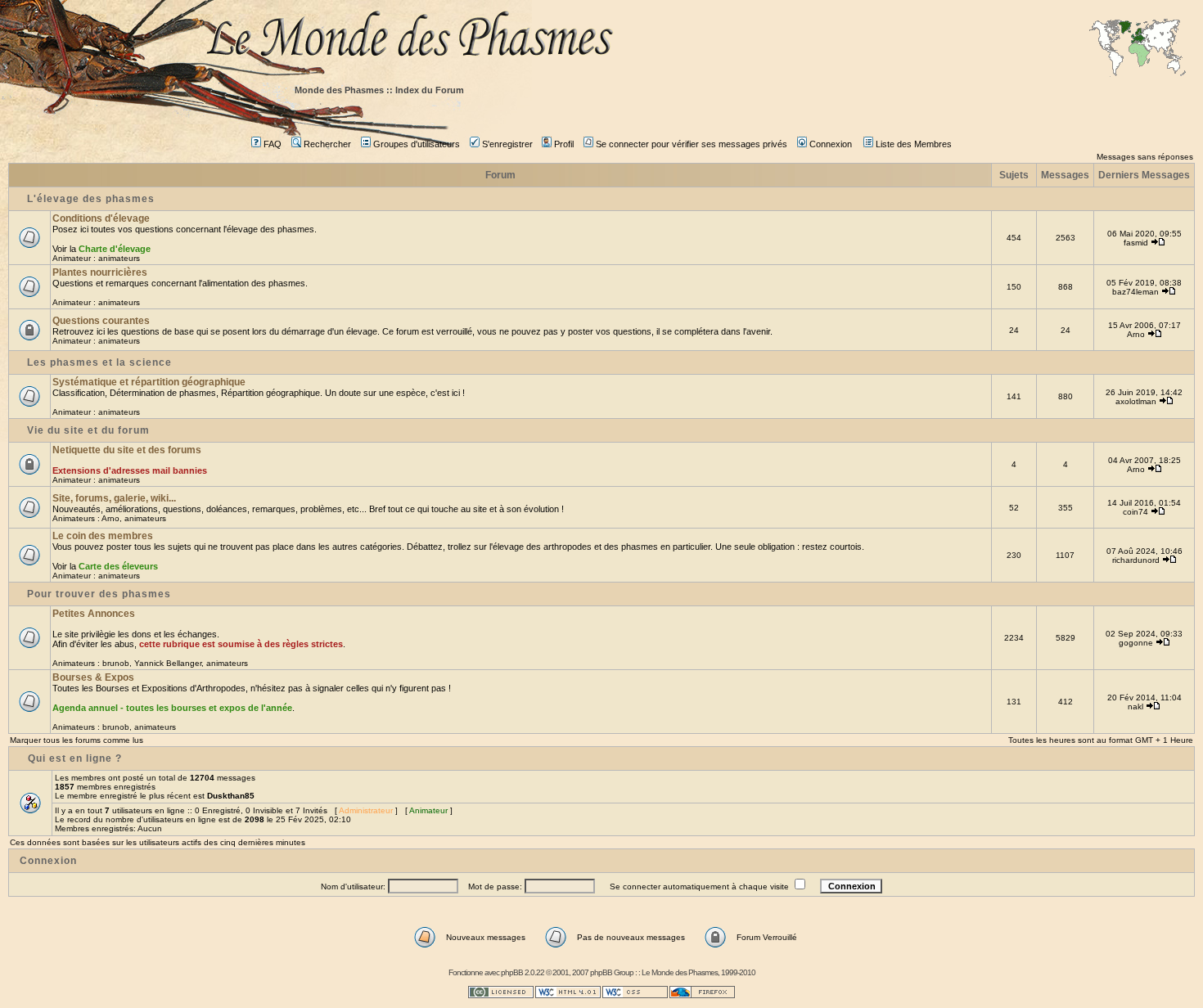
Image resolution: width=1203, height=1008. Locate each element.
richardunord (1136, 560)
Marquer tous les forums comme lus (76, 740)
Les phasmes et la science (99, 362)
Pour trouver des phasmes (99, 594)
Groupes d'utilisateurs (416, 144)
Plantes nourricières (99, 272)
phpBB (512, 972)
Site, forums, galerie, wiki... (114, 498)
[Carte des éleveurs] (1137, 49)
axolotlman (1135, 401)
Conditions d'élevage (101, 218)
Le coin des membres (102, 536)
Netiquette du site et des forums (126, 450)
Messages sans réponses (1145, 156)
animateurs (119, 258)
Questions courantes (101, 320)
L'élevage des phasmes (91, 199)
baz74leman (1135, 291)
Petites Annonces (93, 613)
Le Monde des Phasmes (680, 972)
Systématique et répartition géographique (149, 382)
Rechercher (327, 144)
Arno (1136, 334)
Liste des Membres (914, 144)
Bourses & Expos (93, 677)
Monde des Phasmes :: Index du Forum (379, 90)
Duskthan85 (231, 795)
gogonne (1136, 642)
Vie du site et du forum (88, 430)
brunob (115, 663)
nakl (1135, 706)
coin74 (1135, 511)
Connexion (830, 144)
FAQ (273, 144)
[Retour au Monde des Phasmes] (700, 39)
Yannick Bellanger (167, 663)
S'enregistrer (507, 144)
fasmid (1136, 242)
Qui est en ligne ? (75, 758)
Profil (564, 144)
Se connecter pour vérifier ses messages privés (691, 144)
